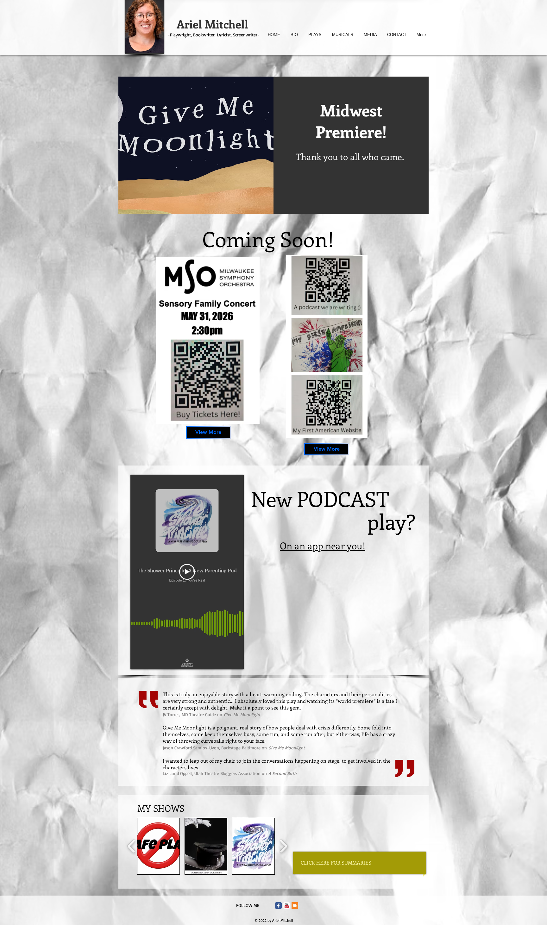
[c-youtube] (286, 905)
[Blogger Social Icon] (295, 905)
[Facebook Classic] (278, 905)
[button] (158, 846)
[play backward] (131, 846)
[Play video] (187, 572)
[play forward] (283, 846)
